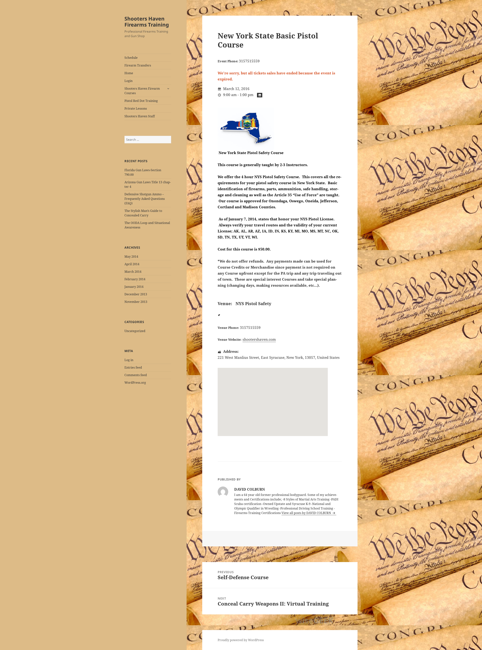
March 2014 (132, 272)
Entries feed (133, 367)
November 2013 (135, 302)
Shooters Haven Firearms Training (146, 21)
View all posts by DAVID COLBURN (306, 513)
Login (128, 81)
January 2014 (133, 287)
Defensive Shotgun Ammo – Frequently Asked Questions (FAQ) (144, 198)
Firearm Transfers (137, 65)
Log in (128, 360)
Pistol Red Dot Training (141, 101)
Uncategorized (134, 331)
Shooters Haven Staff (139, 116)
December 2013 (135, 294)
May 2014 (131, 256)
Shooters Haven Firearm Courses (142, 90)
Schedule (131, 58)
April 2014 (131, 264)
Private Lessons (135, 108)
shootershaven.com (259, 339)
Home (128, 73)
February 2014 (134, 279)
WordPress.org (135, 382)
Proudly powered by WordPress (241, 640)
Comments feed (135, 375)
